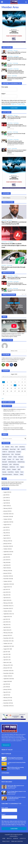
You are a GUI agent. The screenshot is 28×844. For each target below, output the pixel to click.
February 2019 (7, 697)
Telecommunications (7, 474)
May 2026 (6, 500)
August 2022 (7, 616)
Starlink (17, 472)
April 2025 (6, 535)
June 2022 (6, 622)
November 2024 (7, 546)
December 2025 (7, 513)
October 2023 (7, 581)
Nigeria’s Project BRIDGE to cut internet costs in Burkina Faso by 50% (16, 53)
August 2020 (7, 681)
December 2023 (7, 576)
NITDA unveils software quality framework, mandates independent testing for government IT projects (15, 72)
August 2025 (7, 524)
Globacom (20, 456)
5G (3, 446)
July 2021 (6, 651)
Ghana (15, 456)
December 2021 (7, 638)
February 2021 (7, 665)
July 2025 (6, 527)
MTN (10, 464)
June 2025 (6, 530)
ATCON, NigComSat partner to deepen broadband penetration (16, 798)
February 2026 (7, 508)
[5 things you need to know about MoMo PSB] (4, 763)
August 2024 (7, 554)
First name (5, 87)
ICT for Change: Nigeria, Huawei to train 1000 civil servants (16, 792)
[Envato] (3, 364)
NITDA (3, 469)
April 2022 (6, 627)
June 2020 (6, 686)
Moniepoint (5, 464)
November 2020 (7, 673)
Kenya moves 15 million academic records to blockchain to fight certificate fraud (16, 59)
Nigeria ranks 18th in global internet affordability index (15, 786)
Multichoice (12, 467)
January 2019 (7, 700)
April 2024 (6, 565)
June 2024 (6, 559)
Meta (22, 459)
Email (4, 94)
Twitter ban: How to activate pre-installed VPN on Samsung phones (15, 758)
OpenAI (8, 469)
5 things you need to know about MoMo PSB (16, 763)
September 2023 (8, 584)
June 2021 (6, 654)
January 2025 (7, 543)
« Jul (2, 398)
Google (4, 459)
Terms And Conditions (17, 841)
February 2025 (7, 540)
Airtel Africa (22, 446)
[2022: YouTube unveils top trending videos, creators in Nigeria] (4, 768)
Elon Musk (17, 454)
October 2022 (7, 611)
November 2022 (7, 608)
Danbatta (18, 451)
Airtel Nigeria (5, 449)
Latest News (10, 50)
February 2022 (7, 632)
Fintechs (9, 75)
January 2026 (7, 511)
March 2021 (6, 662)
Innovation (9, 63)
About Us (9, 838)
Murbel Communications (16, 835)
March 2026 (6, 505)
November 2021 (7, 641)
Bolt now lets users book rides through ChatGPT (16, 65)
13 (15, 385)
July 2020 (6, 684)
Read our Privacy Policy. (18, 104)
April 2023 (6, 597)
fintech (10, 456)
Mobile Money (21, 462)
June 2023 (6, 592)
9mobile (7, 446)
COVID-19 (4, 451)
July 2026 (6, 495)
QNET (19, 469)
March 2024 (6, 567)
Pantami (14, 469)
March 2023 (6, 600)
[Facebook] (11, 364)
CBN (18, 449)
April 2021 (6, 659)
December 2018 (7, 703)
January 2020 (7, 689)
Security (4, 472)
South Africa (10, 472)
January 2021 (7, 668)
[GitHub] (15, 364)
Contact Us (23, 838)
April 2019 (6, 695)
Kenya (17, 459)
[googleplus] (7, 364)
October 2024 (7, 549)
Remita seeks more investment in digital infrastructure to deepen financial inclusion (16, 79)
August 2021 (7, 649)
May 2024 (6, 562)
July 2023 (6, 589)
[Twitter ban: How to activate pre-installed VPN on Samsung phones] (4, 758)
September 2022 (8, 613)
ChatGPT (23, 449)
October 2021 (7, 643)
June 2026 (6, 497)
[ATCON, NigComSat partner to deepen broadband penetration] (4, 798)
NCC (18, 467)
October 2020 (7, 676)
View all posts (14, 350)
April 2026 (6, 503)
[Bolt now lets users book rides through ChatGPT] (4, 64)
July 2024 (6, 557)
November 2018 (7, 705)
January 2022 (7, 635)
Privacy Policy (6, 841)
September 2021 (8, 646)
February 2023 (7, 603)
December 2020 (7, 670)
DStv (12, 454)
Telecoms (15, 50)
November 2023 (7, 578)
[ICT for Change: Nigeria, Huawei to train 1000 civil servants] (4, 792)
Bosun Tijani (13, 449)
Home (3, 838)
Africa (12, 446)
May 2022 (6, 624)
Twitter (21, 474)
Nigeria (22, 467)
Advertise (15, 838)
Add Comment (12, 788)
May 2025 (6, 532)
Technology (16, 56)
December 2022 (7, 605)
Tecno (21, 472)
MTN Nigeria (5, 467)
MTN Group (16, 464)
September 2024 (8, 551)
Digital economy (6, 454)
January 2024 (7, 573)
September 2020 (8, 678)
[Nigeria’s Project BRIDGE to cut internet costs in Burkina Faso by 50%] (4, 52)
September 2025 (8, 522)
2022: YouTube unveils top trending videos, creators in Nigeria (15, 768)
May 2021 (6, 657)
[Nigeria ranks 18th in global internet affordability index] (4, 786)
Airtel (16, 446)
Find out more (6, 745)
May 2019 (6, 692)
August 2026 (7, 492)
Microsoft (4, 462)
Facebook (4, 456)
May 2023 (6, 595)
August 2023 (7, 586)
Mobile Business (12, 462)
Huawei (9, 459)
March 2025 (6, 538)
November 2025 (7, 516)
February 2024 (7, 570)
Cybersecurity (11, 451)
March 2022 (6, 630)
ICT (13, 459)
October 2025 (7, 519)
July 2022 (6, 619)
